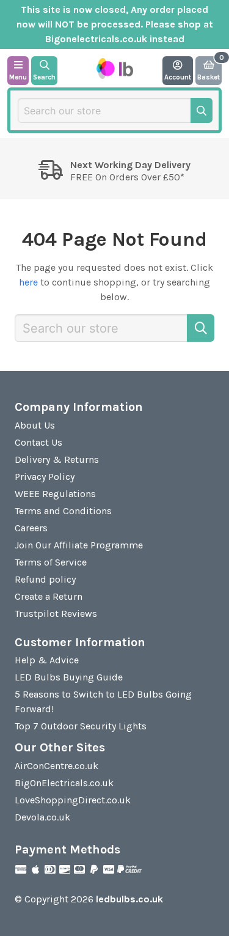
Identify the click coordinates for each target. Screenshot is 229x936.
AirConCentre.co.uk (56, 766)
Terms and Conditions (63, 511)
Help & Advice (47, 660)
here (28, 282)
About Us (35, 425)
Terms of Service (51, 562)
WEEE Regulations (55, 493)
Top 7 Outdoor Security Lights (81, 726)
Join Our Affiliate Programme (79, 545)
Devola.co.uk (42, 817)
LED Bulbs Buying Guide (69, 677)
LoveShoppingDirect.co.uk (73, 800)
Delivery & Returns (57, 459)
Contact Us (38, 442)
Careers (31, 528)
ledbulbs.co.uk (129, 899)
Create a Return (48, 596)
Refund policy (45, 579)
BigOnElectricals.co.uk (64, 783)
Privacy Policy (45, 476)
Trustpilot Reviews (56, 613)
